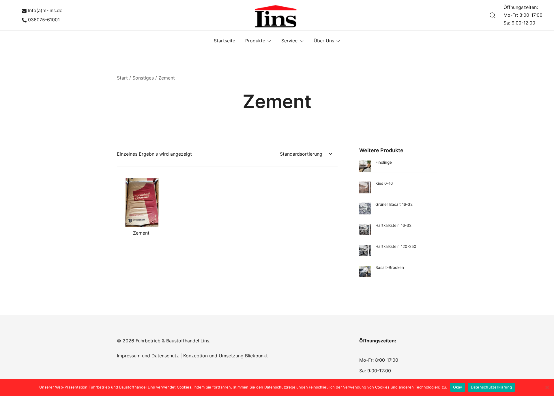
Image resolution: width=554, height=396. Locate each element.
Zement (141, 233)
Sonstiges (143, 78)
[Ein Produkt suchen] (492, 15)
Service (289, 41)
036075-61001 (44, 19)
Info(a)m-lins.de (45, 10)
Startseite (224, 41)
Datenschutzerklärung (491, 387)
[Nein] (547, 387)
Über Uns (324, 41)
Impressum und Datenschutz (148, 356)
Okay (457, 387)
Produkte (255, 41)
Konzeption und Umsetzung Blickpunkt (225, 356)
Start (122, 78)
